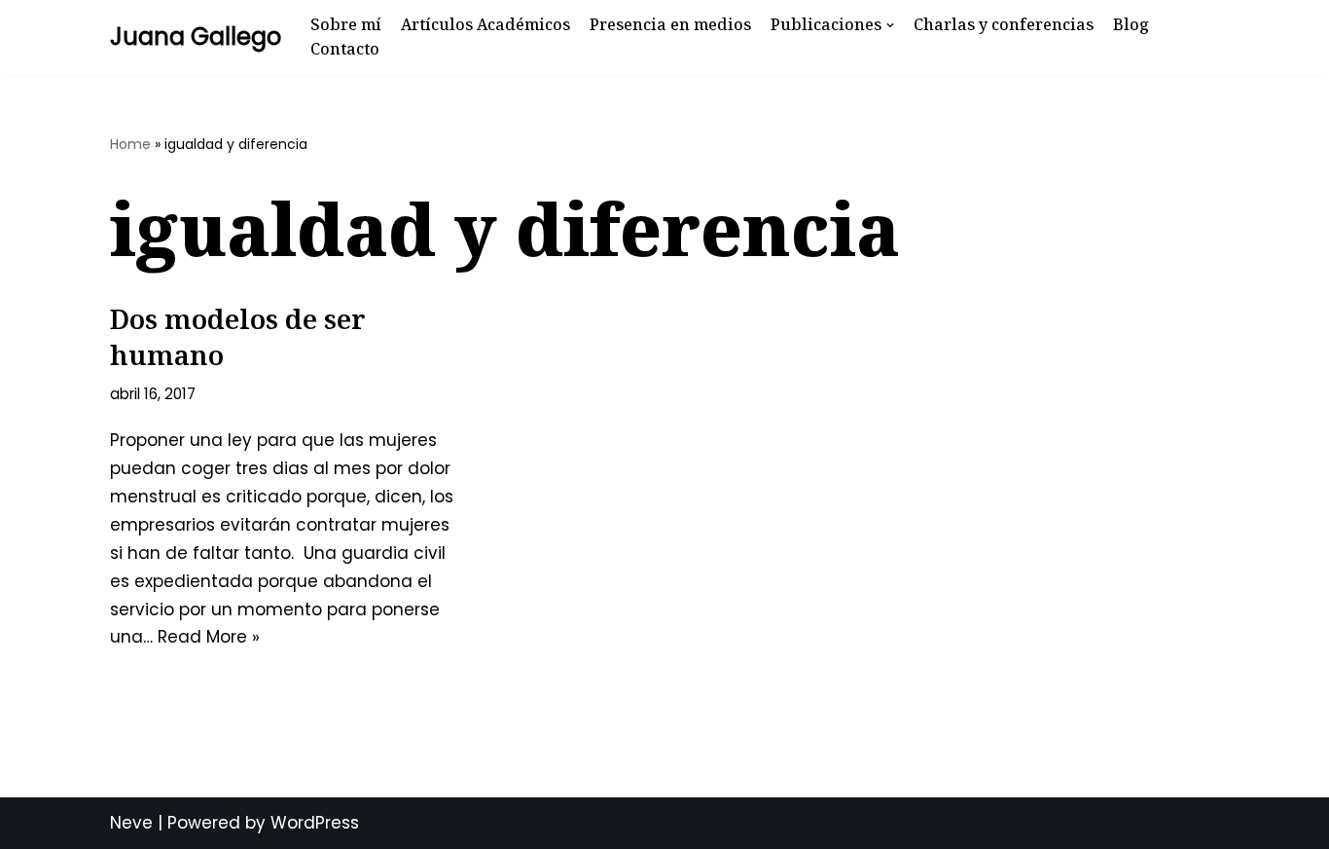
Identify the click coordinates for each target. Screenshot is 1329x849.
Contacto (344, 48)
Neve (131, 822)
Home (130, 144)
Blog (1131, 24)
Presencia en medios (670, 24)
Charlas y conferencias (1004, 24)
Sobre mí (345, 24)
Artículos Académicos (485, 24)
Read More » (209, 636)
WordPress (314, 822)
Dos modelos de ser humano (238, 336)
